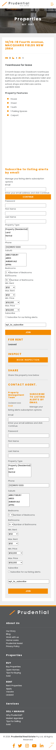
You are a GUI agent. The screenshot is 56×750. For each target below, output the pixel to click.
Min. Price (9, 298)
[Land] (16, 232)
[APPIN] (15, 264)
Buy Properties (13, 666)
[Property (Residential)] (16, 229)
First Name (10, 208)
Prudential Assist (14, 643)
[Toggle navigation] (52, 4)
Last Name (10, 216)
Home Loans (12, 640)
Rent (31, 24)
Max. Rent (10, 290)
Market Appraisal (14, 718)
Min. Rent (9, 283)
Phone (8, 242)
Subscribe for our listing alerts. (22, 317)
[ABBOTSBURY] (15, 254)
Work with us (12, 637)
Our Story (10, 631)
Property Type (12, 224)
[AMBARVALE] (15, 261)
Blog (8, 634)
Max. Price (10, 305)
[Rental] (16, 235)
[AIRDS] (15, 258)
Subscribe (10, 313)
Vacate (10, 691)
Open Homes (12, 669)
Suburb (8, 250)
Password (10, 200)
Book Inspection (28, 359)
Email (7, 184)
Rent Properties (14, 685)
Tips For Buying (13, 672)
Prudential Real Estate (15, 4)
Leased (9, 694)
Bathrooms (10, 275)
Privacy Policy (12, 646)
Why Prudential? (14, 715)
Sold (8, 675)
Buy (24, 24)
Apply (9, 688)
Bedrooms (10, 268)
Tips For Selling (13, 721)
